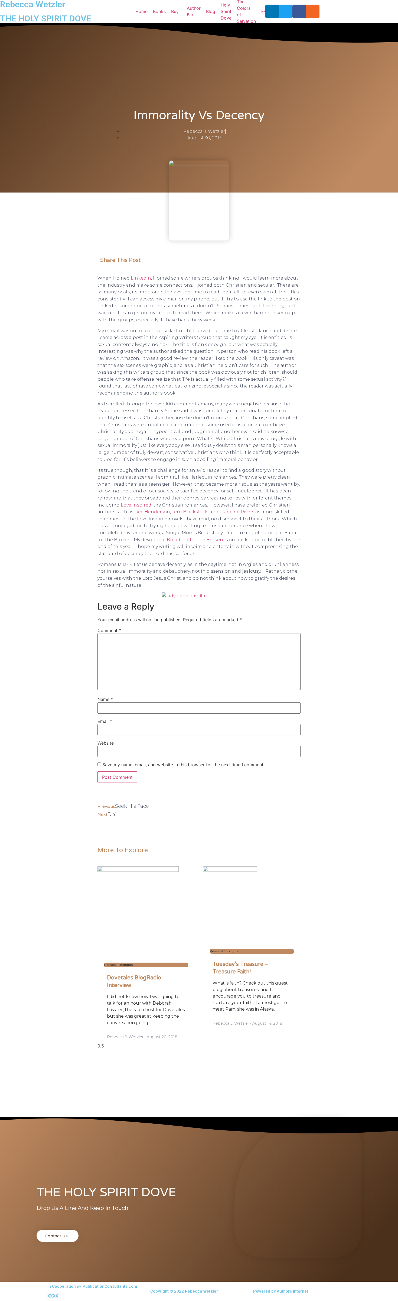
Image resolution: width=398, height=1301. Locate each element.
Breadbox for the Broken (195, 539)
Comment (109, 630)
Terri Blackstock (189, 511)
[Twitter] (285, 11)
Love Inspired (136, 505)
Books (159, 11)
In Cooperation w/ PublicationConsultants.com (92, 1286)
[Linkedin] (272, 11)
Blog (210, 11)
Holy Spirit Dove (226, 11)
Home (141, 11)
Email (104, 721)
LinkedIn (141, 278)
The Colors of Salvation (246, 11)
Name (105, 699)
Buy (175, 11)
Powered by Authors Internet (280, 1291)
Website (105, 743)
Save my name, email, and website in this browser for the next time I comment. (183, 764)
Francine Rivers (237, 511)
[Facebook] (299, 11)
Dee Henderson (152, 511)
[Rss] (312, 11)
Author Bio (194, 11)
